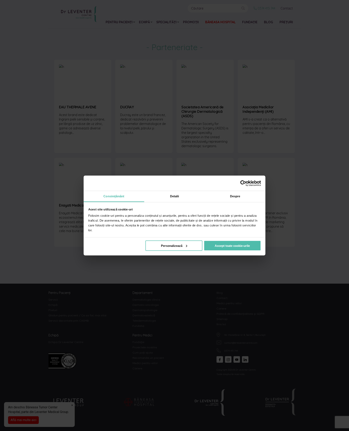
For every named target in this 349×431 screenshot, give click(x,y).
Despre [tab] (235, 196)
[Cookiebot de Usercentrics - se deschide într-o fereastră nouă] (243, 183)
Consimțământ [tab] (113, 196)
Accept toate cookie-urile (232, 245)
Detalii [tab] (174, 196)
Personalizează (171, 245)
